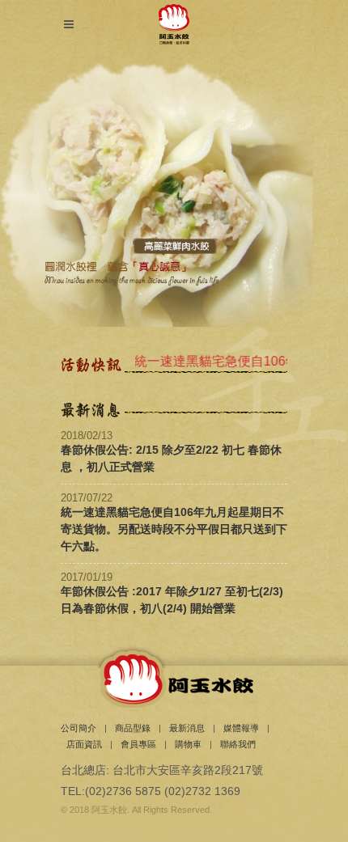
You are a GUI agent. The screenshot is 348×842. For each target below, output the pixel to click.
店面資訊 (84, 744)
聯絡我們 (238, 744)
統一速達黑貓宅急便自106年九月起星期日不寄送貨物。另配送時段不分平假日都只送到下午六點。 (174, 529)
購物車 (188, 744)
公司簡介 (78, 728)
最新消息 (187, 728)
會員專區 (138, 744)
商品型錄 (133, 728)
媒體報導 (241, 728)
